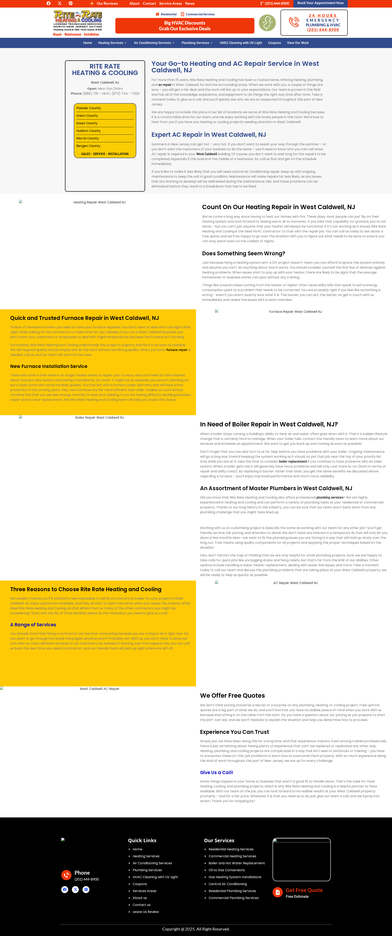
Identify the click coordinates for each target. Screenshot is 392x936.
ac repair (165, 85)
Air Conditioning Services (152, 43)
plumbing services (329, 497)
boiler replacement (293, 461)
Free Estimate (297, 896)
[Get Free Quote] (278, 892)
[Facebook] (64, 889)
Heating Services (110, 43)
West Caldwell (206, 154)
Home (87, 43)
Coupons (274, 43)
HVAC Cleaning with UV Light (241, 43)
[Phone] (66, 875)
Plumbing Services (195, 43)
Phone (82, 872)
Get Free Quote (304, 890)
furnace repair (176, 350)
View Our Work (298, 43)
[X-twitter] (75, 889)
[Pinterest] (85, 889)
